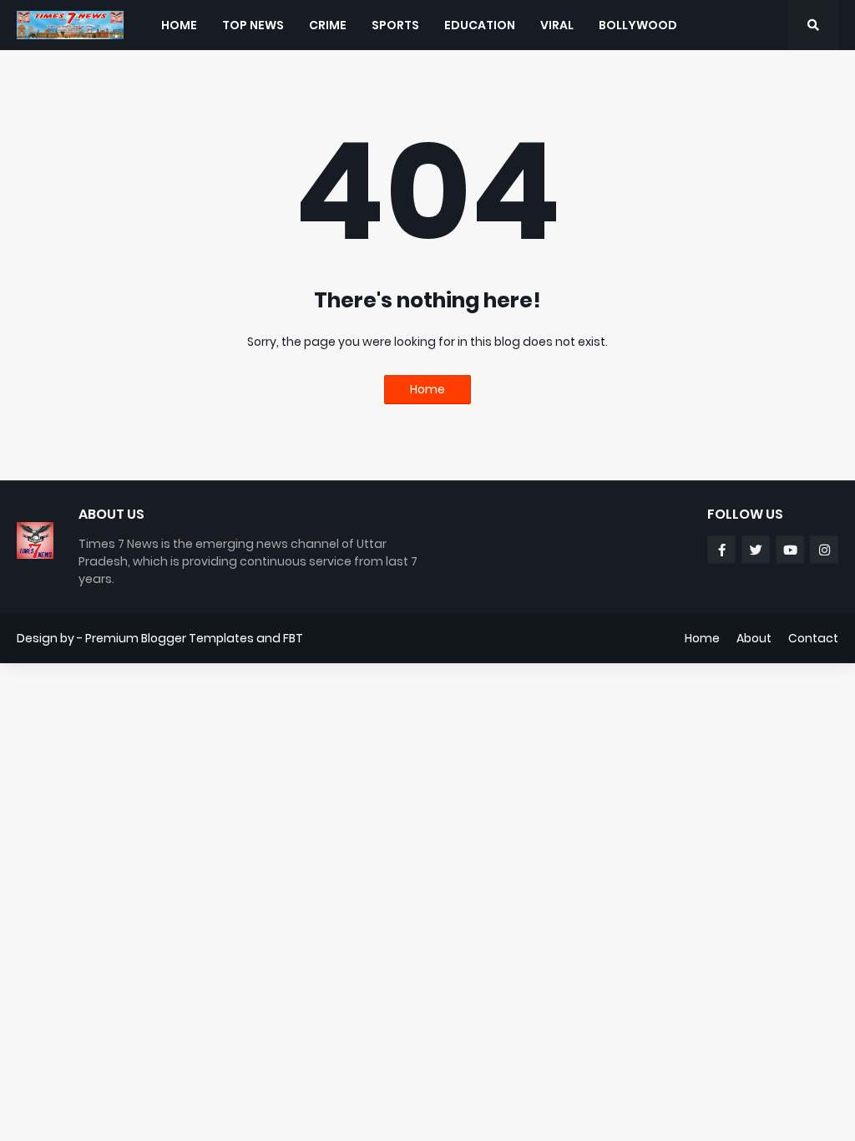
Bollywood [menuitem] (638, 25)
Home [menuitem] (179, 25)
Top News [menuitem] (253, 25)
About (754, 638)
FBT (293, 638)
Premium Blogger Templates (169, 638)
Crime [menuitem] (328, 25)
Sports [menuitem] (395, 25)
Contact (813, 638)
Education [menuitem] (479, 25)
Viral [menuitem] (557, 25)
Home (427, 389)
